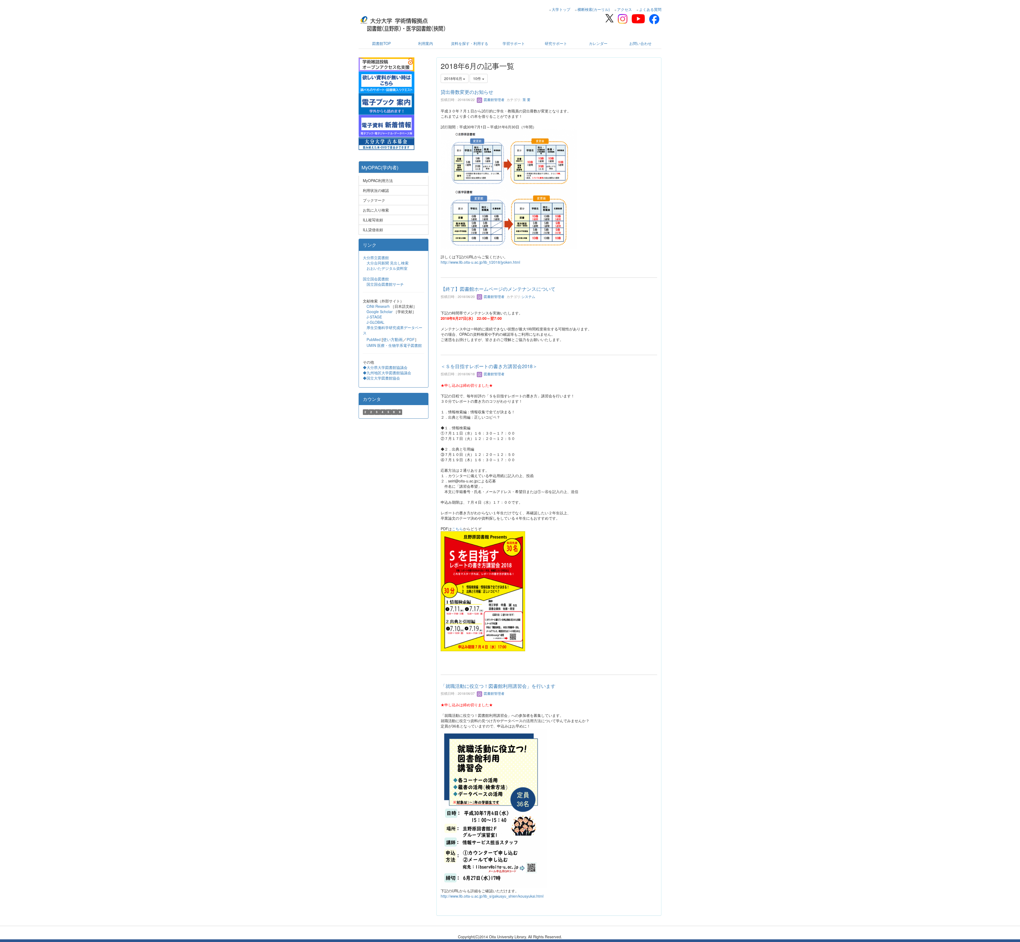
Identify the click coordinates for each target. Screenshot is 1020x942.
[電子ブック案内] (386, 103)
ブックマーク (374, 200)
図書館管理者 (493, 99)
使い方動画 (393, 339)
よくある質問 (650, 9)
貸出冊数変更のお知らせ (467, 91)
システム (528, 296)
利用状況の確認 (376, 190)
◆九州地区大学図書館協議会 (387, 372)
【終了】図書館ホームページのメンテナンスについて (498, 288)
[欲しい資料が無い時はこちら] (386, 81)
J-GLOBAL (375, 322)
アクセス (624, 9)
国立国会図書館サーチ (385, 284)
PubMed (374, 339)
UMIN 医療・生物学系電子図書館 (394, 345)
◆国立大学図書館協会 (382, 378)
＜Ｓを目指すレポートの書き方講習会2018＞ (489, 366)
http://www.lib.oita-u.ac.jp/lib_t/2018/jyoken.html (480, 262)
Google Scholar (380, 311)
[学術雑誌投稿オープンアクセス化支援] (386, 63)
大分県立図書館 (376, 257)
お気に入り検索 (376, 210)
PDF (411, 339)
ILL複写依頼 (373, 219)
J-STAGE (374, 316)
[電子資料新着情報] (386, 125)
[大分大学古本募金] (386, 143)
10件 (477, 78)
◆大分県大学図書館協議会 (385, 367)
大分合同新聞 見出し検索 (388, 263)
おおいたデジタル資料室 (387, 268)
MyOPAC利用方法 (378, 180)
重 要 (525, 99)
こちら (457, 528)
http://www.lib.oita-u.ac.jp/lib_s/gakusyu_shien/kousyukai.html (492, 896)
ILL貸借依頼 (373, 229)
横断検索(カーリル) (593, 9)
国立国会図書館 (376, 278)
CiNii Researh (378, 306)
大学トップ (561, 9)
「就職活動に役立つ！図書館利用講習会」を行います (498, 685)
